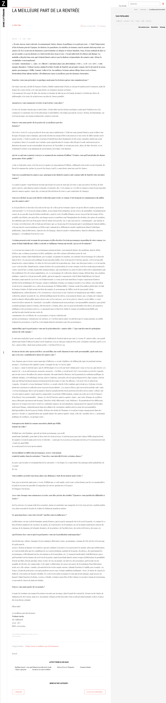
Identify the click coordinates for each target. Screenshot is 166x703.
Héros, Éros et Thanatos (65, 667)
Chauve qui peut (20, 669)
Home (135, 9)
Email (28, 39)
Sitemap (162, 27)
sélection (148, 21)
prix (132, 21)
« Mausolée (18, 692)
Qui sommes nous (143, 27)
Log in (163, 4)
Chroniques (103, 26)
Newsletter (154, 27)
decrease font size (18, 38)
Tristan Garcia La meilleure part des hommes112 (42, 646)
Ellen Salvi (17, 25)
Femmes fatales (85, 667)
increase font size (20, 38)
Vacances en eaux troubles (41, 669)
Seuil (142, 21)
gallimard (119, 21)
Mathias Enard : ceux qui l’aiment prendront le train (33, 667)
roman (137, 21)
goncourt (126, 21)
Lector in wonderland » (95, 692)
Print (24, 39)
